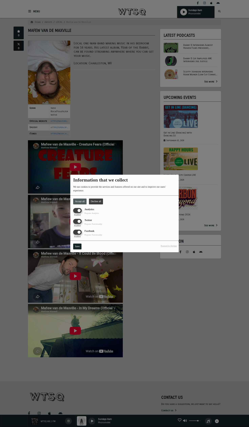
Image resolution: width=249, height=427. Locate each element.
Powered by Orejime (169, 246)
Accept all (80, 201)
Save (77, 246)
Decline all (96, 201)
